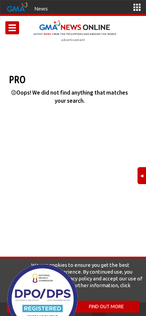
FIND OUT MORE (106, 306)
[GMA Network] (17, 6)
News (41, 8)
